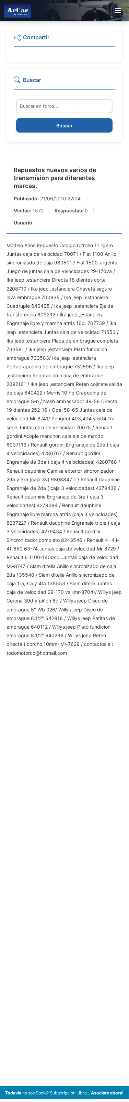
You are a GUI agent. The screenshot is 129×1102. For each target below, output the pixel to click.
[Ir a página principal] (17, 10)
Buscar (64, 125)
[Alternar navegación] (118, 11)
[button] (64, 40)
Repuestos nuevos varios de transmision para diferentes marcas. (55, 177)
